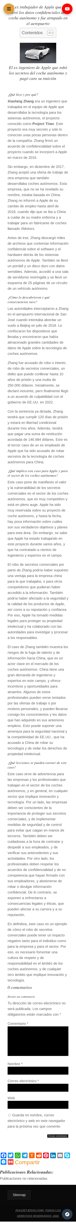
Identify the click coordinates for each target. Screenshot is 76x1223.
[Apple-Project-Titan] (38, 62)
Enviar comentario (57, 1136)
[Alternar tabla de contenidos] (48, 33)
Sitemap (19, 1195)
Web (11, 1098)
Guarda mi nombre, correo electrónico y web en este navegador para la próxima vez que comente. (36, 1120)
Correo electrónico (23, 1081)
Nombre (15, 1064)
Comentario (18, 1024)
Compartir (27, 1162)
